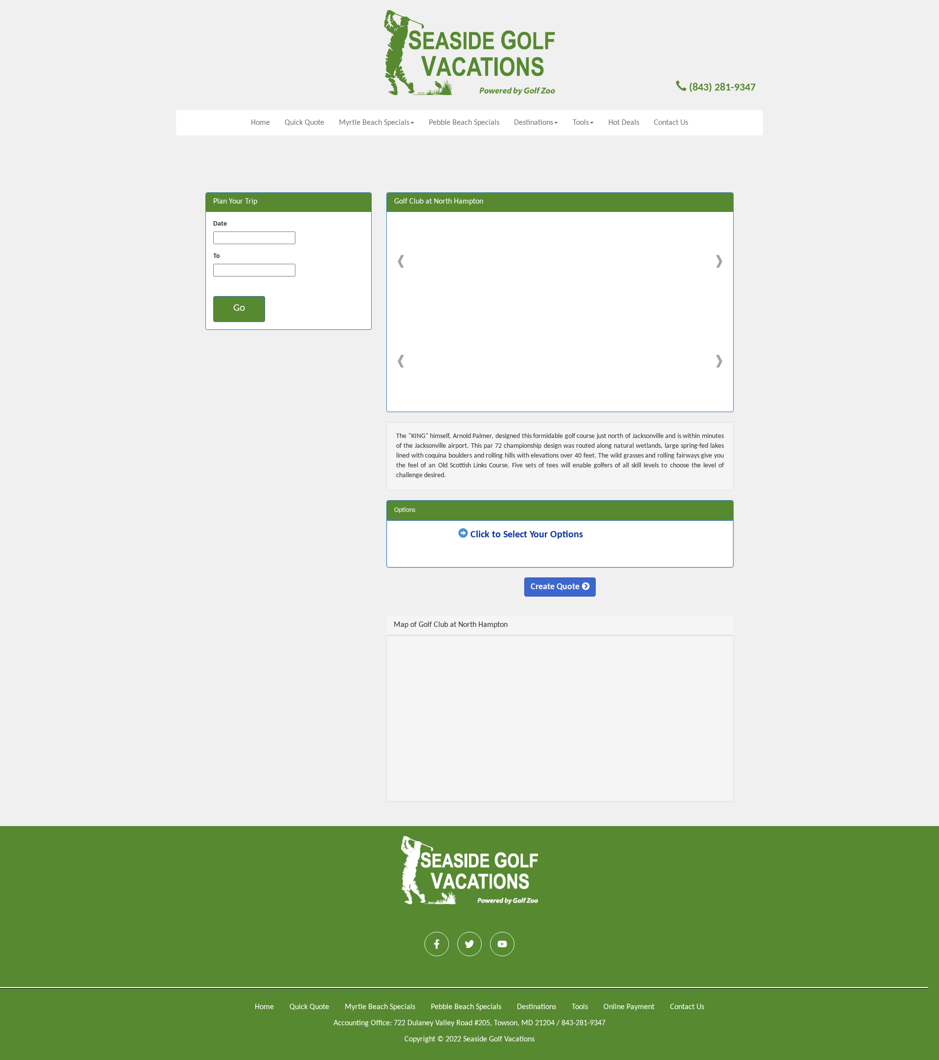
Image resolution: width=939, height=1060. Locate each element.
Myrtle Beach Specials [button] (374, 123)
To (216, 256)
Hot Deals (623, 123)
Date (220, 224)
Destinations (536, 1007)
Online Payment (629, 1007)
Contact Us (671, 123)
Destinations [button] (533, 123)
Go (239, 308)
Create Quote (555, 587)
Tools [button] (581, 123)
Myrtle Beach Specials (380, 1007)
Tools (580, 1007)
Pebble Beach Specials (464, 123)
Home (260, 123)
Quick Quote (304, 123)
